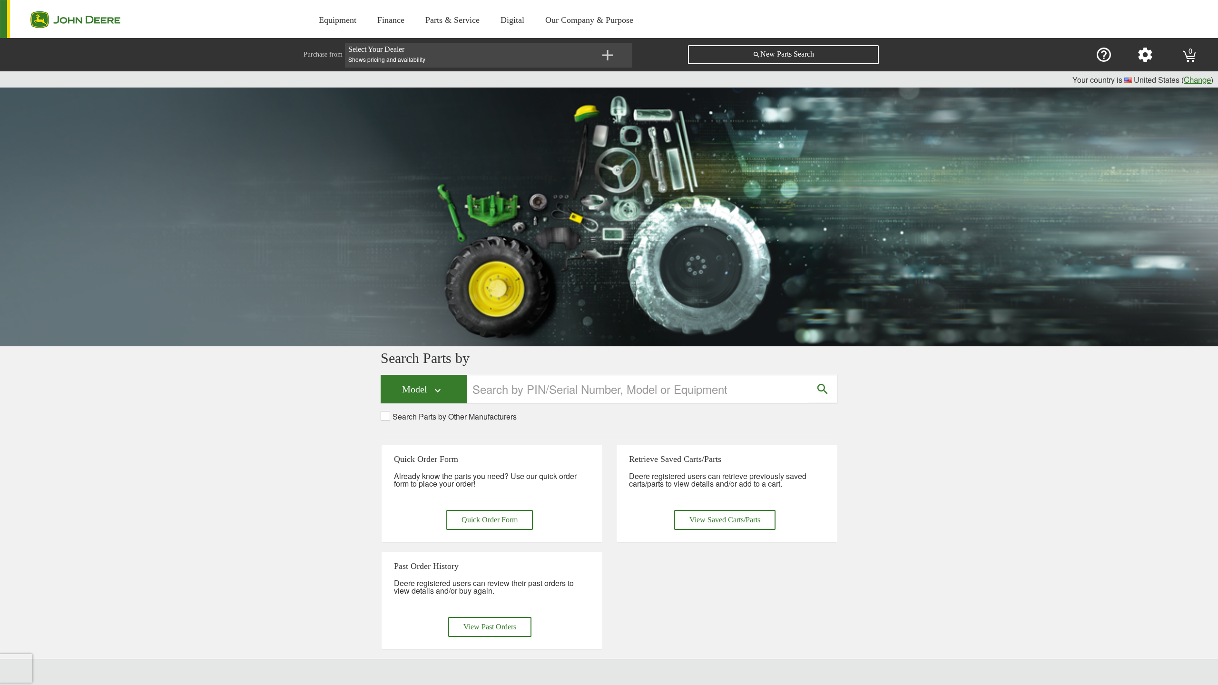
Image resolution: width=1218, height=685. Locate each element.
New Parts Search (783, 54)
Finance (390, 20)
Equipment (337, 20)
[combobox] (638, 388)
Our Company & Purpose (589, 20)
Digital (512, 20)
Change (1197, 79)
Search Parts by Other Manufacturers (455, 417)
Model (422, 390)
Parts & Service (452, 20)
